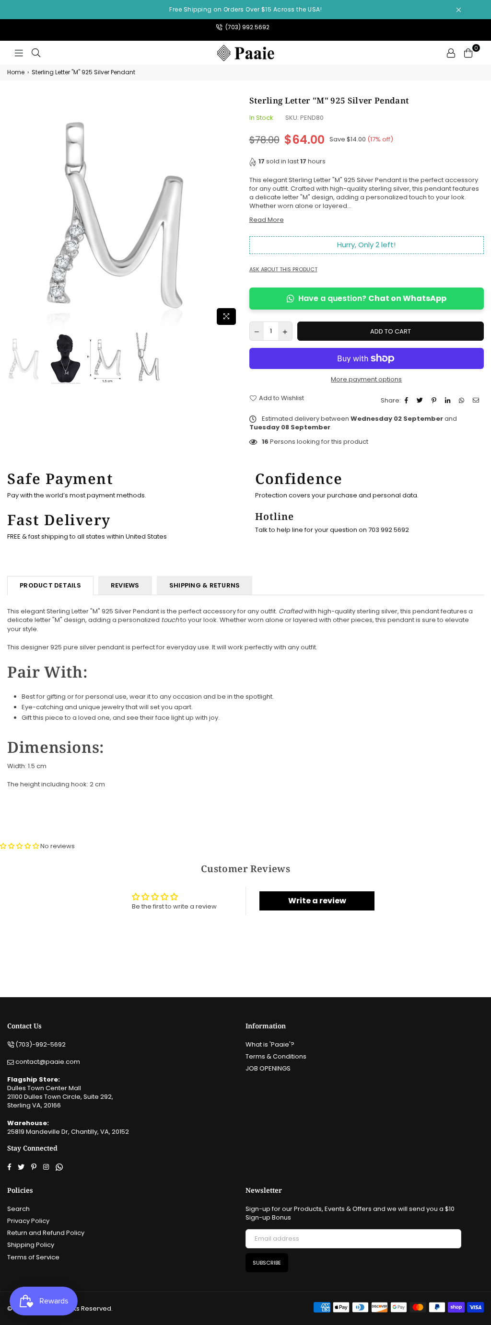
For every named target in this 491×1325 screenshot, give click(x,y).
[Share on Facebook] (407, 400)
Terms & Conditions (276, 1056)
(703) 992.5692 (246, 27)
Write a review (317, 900)
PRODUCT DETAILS (50, 585)
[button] (19, 846)
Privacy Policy (28, 1220)
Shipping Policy (30, 1244)
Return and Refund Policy (45, 1232)
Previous (15, 212)
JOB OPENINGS (268, 1068)
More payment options (366, 379)
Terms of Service (33, 1257)
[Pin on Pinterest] (435, 400)
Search (18, 1208)
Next (233, 212)
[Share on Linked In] (449, 400)
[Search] (36, 53)
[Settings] (450, 53)
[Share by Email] (477, 400)
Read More (266, 219)
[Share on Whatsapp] (463, 400)
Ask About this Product (283, 269)
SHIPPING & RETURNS (204, 585)
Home (15, 72)
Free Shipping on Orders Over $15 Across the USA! (245, 9)
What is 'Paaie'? (270, 1044)
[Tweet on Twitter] (421, 400)
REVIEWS (125, 585)
